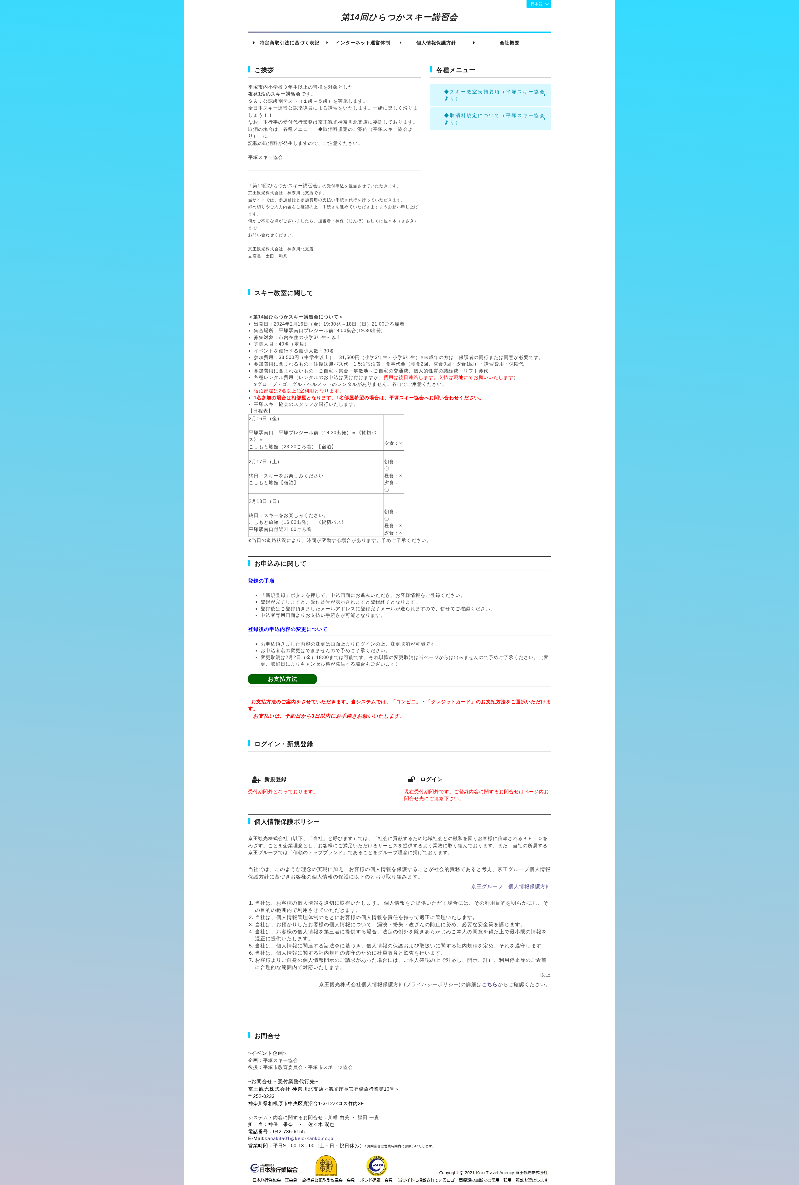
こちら (490, 984)
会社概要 (510, 42)
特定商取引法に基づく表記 (290, 42)
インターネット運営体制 (363, 42)
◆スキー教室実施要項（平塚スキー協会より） (494, 95)
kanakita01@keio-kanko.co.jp (299, 1138)
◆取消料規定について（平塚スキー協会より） (494, 119)
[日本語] (539, 4)
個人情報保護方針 (436, 42)
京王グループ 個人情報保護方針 (511, 886)
